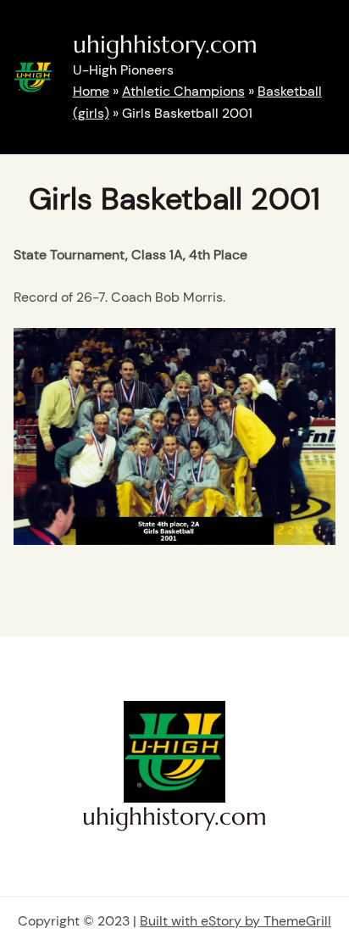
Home (91, 91)
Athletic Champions (183, 91)
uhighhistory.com (165, 44)
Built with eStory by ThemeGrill (235, 921)
